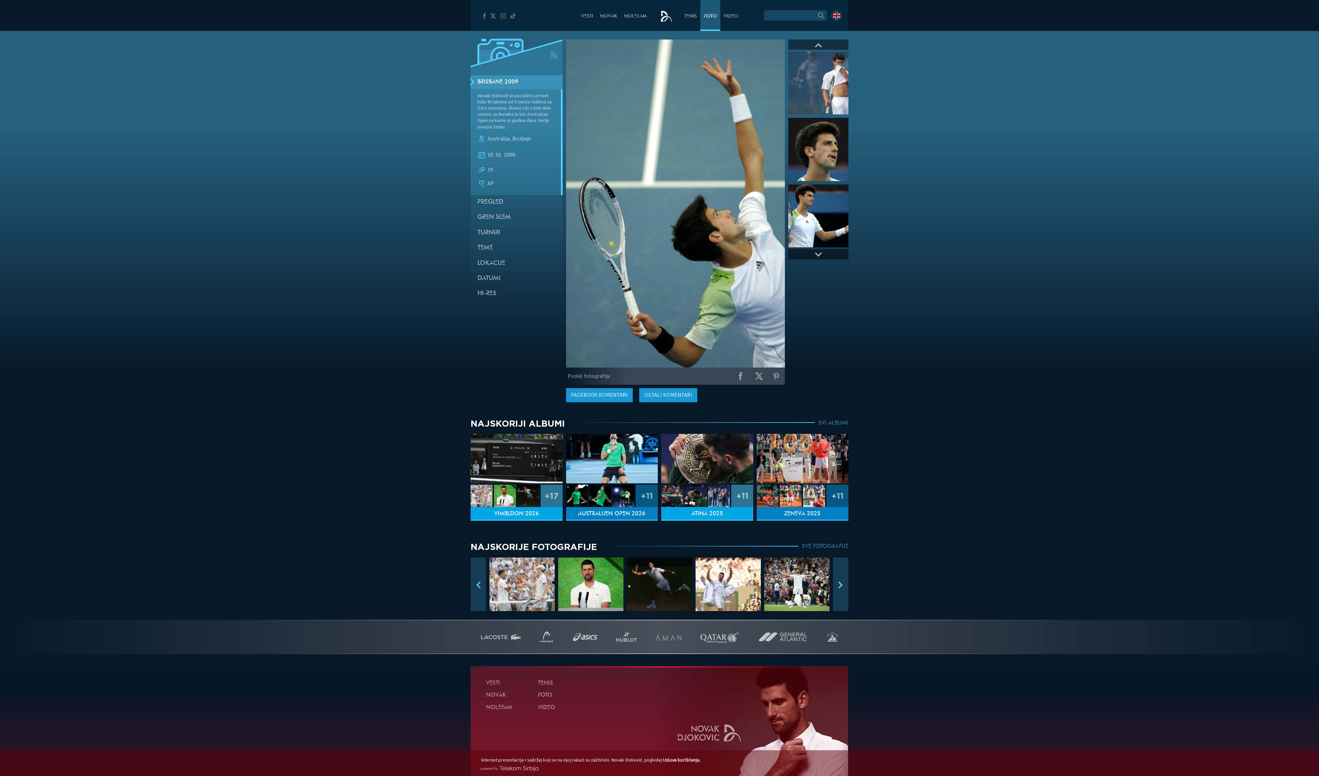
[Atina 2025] (707, 459)
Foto (710, 16)
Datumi (488, 278)
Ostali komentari (668, 395)
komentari (599, 395)
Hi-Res (486, 293)
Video (731, 16)
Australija (498, 138)
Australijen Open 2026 (611, 514)
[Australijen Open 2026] (612, 459)
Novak (608, 16)
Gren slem (494, 217)
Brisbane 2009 (497, 82)
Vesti (587, 16)
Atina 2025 (707, 514)
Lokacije (491, 263)
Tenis (690, 16)
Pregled (490, 202)
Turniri (488, 232)
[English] (836, 15)
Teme (485, 248)
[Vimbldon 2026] (517, 459)
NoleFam (635, 16)
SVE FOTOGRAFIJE (825, 546)
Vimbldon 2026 (516, 514)
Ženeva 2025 (802, 514)
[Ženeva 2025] (803, 459)
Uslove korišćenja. (681, 760)
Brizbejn (521, 138)
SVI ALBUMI (833, 423)
